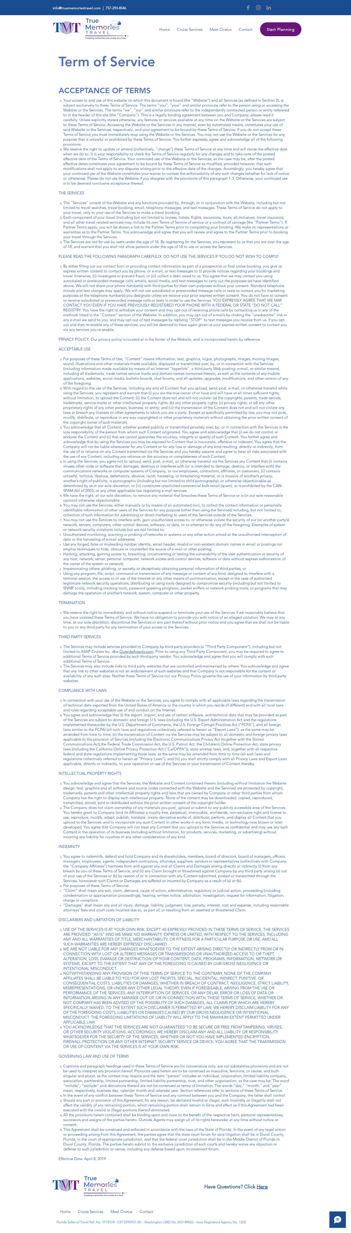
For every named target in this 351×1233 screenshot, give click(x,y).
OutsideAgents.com (136, 651)
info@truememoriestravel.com (77, 8)
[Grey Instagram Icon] (258, 7)
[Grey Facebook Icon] (248, 7)
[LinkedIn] (268, 7)
